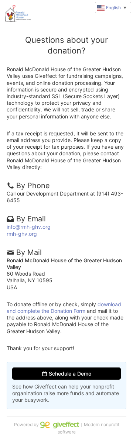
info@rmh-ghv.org (29, 227)
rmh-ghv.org (22, 234)
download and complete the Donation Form (64, 307)
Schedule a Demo (69, 373)
